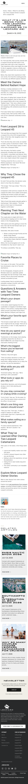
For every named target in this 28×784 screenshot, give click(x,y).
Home (5, 11)
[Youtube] (12, 769)
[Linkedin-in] (9, 769)
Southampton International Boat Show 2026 (13, 599)
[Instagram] (15, 769)
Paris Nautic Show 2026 (13, 553)
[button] (23, 2)
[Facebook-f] (3, 769)
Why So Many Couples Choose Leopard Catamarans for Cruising (14, 647)
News (9, 11)
